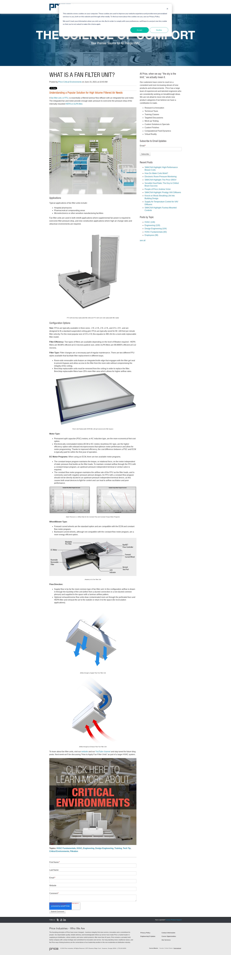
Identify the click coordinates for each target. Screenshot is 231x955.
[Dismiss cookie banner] (167, 9)
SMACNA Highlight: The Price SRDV (160, 180)
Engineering (88, 848)
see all (142, 240)
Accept (139, 30)
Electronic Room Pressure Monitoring (160, 177)
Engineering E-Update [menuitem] (147, 936)
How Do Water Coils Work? (156, 173)
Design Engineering (104, 848)
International (177, 948)
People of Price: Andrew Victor (158, 189)
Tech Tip (127, 848)
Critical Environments (59, 851)
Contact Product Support (174, 920)
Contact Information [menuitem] (168, 933)
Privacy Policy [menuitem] (145, 933)
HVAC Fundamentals (66, 848)
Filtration (74, 851)
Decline (159, 30)
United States (169, 948)
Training (118, 848)
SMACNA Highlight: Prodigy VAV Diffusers (163, 192)
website (84, 752)
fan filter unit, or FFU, (60, 98)
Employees (151, 235)
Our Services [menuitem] (166, 940)
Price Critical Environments (70, 82)
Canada (161, 948)
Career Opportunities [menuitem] (169, 936)
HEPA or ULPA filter (74, 104)
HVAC (79, 848)
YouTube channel (102, 752)
